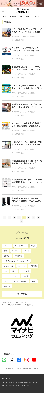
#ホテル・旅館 (8, 266)
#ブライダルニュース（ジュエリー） (16, 261)
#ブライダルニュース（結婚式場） (15, 281)
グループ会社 (12, 385)
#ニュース (7, 246)
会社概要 (4, 382)
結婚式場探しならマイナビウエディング (14, 302)
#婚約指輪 (7, 256)
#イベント (15, 251)
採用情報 (4, 385)
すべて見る (22, 294)
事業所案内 (21, 382)
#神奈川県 (7, 286)
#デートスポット (21, 246)
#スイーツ (21, 266)
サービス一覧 (12, 382)
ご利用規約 (34, 368)
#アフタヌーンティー (11, 276)
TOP (4, 17)
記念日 (21, 17)
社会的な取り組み (31, 382)
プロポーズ (36, 17)
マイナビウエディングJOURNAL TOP (14, 305)
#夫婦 (5, 271)
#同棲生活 (33, 266)
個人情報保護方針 (23, 385)
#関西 (14, 271)
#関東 (5, 251)
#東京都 (26, 251)
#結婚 (33, 246)
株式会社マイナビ (7, 378)
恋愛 (27, 17)
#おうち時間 (25, 271)
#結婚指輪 (18, 256)
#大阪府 (25, 276)
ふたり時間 (12, 17)
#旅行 (34, 281)
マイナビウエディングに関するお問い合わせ (16, 368)
